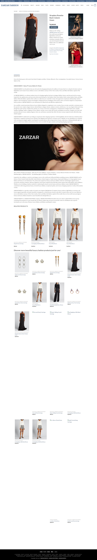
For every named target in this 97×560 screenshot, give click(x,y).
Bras (42, 5)
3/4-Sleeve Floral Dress (54, 521)
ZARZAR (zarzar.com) (54, 32)
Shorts (73, 5)
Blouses (38, 5)
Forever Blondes (72, 1)
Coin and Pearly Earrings (37, 413)
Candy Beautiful (50, 1)
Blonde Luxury (27, 1)
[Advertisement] (48, 538)
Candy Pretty (70, 555)
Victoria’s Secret (76, 556)
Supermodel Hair (48, 556)
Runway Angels (39, 556)
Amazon (20, 1)
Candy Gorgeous (57, 1)
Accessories (26, 5)
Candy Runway (65, 1)
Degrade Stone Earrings (18, 243)
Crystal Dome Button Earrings (38, 272)
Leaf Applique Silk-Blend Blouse (37, 243)
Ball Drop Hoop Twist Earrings (74, 302)
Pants (63, 5)
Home (15, 11)
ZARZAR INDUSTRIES (53, 558)
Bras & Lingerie (33, 554)
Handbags (57, 5)
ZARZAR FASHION (10, 5)
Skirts (77, 5)
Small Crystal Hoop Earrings (73, 521)
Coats (46, 5)
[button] (21, 5)
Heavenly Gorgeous (80, 1)
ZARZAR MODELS (62, 558)
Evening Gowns (57, 49)
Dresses (52, 5)
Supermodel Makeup (90, 1)
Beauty (32, 5)
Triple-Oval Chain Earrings (20, 274)
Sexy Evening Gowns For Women (29, 11)
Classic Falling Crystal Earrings (56, 413)
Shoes (68, 5)
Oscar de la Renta (54, 53)
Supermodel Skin (67, 556)
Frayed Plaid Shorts (53, 243)
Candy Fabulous (54, 555)
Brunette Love (33, 1)
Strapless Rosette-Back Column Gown (74, 275)
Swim (82, 5)
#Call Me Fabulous (41, 1)
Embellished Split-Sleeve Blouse (56, 304)
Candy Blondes (45, 555)
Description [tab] (17, 75)
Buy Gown (54, 27)
